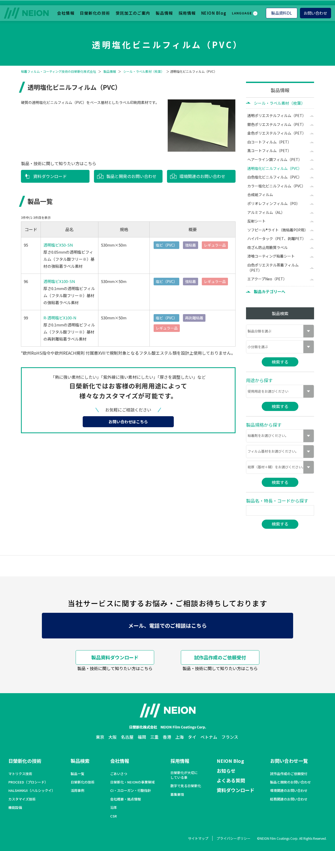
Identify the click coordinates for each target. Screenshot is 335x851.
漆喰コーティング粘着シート (271, 256)
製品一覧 (77, 773)
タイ (192, 737)
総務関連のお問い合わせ (289, 799)
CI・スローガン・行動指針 (130, 790)
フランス (229, 737)
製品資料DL (281, 13)
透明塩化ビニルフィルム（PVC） (274, 168)
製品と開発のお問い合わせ (131, 176)
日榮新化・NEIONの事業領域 (132, 782)
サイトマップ (198, 838)
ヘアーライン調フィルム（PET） (274, 159)
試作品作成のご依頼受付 (220, 657)
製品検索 (80, 760)
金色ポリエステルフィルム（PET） (276, 133)
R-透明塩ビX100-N (59, 317)
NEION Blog (213, 13)
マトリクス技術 (20, 773)
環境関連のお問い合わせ (202, 176)
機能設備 (15, 807)
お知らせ (226, 770)
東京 (100, 737)
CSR (113, 816)
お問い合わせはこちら (128, 421)
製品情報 (164, 13)
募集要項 (177, 794)
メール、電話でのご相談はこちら (167, 625)
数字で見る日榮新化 (185, 785)
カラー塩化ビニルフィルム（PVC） (276, 185)
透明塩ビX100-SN (59, 281)
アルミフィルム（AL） (266, 212)
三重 (154, 737)
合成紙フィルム (260, 194)
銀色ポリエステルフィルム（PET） (276, 124)
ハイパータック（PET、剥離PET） (276, 238)
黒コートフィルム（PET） (269, 150)
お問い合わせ (315, 13)
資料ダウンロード (50, 176)
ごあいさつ (118, 773)
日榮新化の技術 (95, 13)
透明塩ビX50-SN (58, 245)
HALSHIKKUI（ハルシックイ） (31, 790)
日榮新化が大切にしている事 (184, 775)
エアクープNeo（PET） (267, 278)
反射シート (256, 221)
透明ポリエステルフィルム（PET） (276, 115)
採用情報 (187, 13)
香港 (167, 737)
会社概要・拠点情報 (125, 799)
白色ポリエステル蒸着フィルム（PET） (273, 267)
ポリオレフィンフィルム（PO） (273, 203)
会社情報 (65, 13)
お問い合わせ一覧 (289, 760)
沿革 (113, 807)
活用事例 (77, 790)
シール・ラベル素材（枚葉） (143, 71)
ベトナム (208, 737)
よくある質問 (231, 780)
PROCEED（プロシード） (28, 782)
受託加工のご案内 (133, 13)
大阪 (112, 737)
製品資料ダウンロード (114, 657)
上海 (179, 737)
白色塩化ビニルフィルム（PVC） (274, 177)
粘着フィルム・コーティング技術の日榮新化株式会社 (58, 71)
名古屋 (127, 737)
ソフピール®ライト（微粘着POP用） (277, 229)
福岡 (142, 737)
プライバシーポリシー (233, 838)
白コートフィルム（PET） (269, 141)
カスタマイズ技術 (22, 799)
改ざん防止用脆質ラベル (267, 247)
